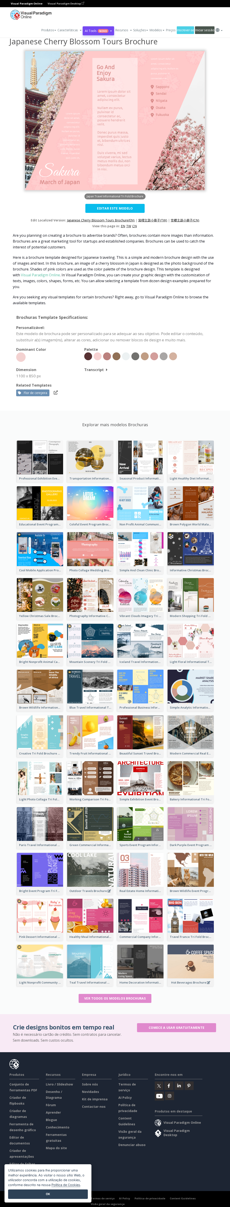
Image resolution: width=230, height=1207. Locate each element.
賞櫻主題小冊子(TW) (152, 220)
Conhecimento (57, 1127)
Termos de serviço (103, 1198)
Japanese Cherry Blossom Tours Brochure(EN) (101, 220)
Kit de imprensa (95, 1099)
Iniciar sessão (204, 30)
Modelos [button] (155, 30)
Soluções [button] (139, 30)
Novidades (90, 1092)
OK (48, 1194)
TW (128, 226)
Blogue (51, 1120)
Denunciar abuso (132, 1145)
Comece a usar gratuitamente (176, 1027)
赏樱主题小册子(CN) (185, 220)
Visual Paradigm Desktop (65, 3)
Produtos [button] (47, 30)
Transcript (94, 369)
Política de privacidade (150, 1198)
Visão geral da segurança (108, 1204)
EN (123, 226)
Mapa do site (56, 1148)
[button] (69, 30)
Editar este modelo (115, 208)
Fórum (51, 1105)
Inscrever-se (185, 30)
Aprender (53, 1112)
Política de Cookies (65, 1185)
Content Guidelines (183, 1198)
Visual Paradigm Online (40, 274)
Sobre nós (90, 1084)
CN (134, 226)
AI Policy (125, 1097)
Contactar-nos (94, 1106)
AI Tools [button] (96, 31)
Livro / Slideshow (59, 1084)
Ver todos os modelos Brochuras (115, 998)
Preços (170, 30)
